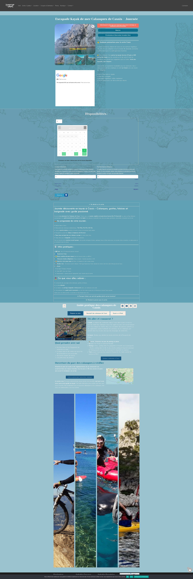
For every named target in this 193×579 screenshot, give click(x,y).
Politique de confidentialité (141, 576)
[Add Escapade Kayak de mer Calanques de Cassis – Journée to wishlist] (66, 195)
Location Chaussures (60, 167)
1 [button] (63, 153)
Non (131, 576)
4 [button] (75, 153)
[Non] (191, 576)
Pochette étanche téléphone (104, 167)
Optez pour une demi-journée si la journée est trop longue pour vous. (71, 292)
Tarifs (19, 5)
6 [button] (83, 153)
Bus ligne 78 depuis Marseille (64, 268)
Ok (127, 576)
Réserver (59, 195)
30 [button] (83, 150)
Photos (57, 5)
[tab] (75, 313)
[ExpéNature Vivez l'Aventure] (10, 6)
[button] (31, 5)
